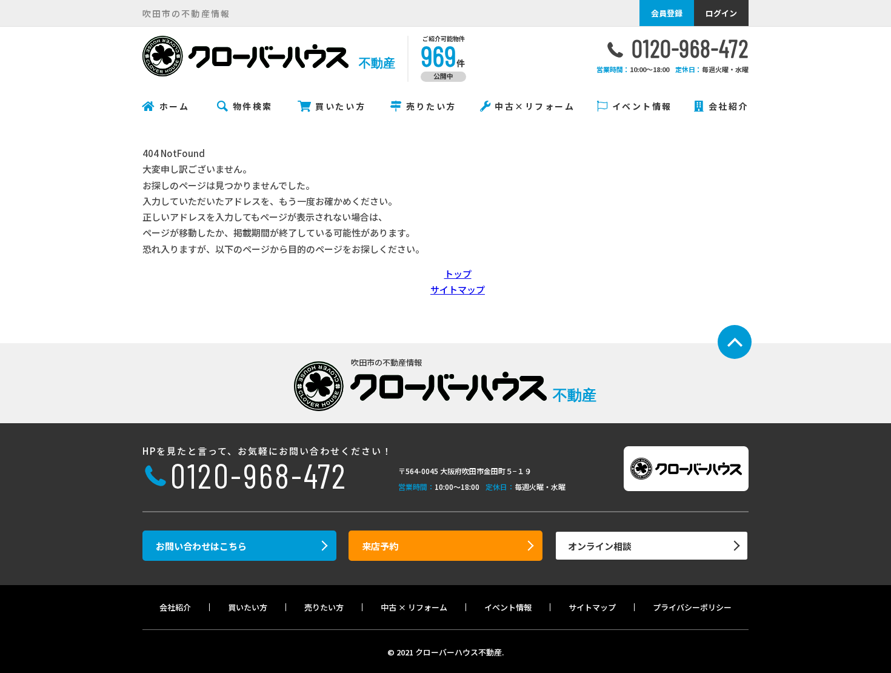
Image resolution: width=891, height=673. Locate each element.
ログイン (721, 13)
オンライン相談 (600, 546)
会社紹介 (729, 106)
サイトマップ (457, 289)
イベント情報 (642, 106)
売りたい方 (431, 106)
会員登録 (666, 13)
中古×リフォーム (535, 106)
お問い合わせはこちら (201, 546)
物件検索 (253, 106)
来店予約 (380, 546)
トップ (458, 273)
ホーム (174, 106)
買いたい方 (340, 106)
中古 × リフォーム (414, 607)
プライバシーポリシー (692, 607)
